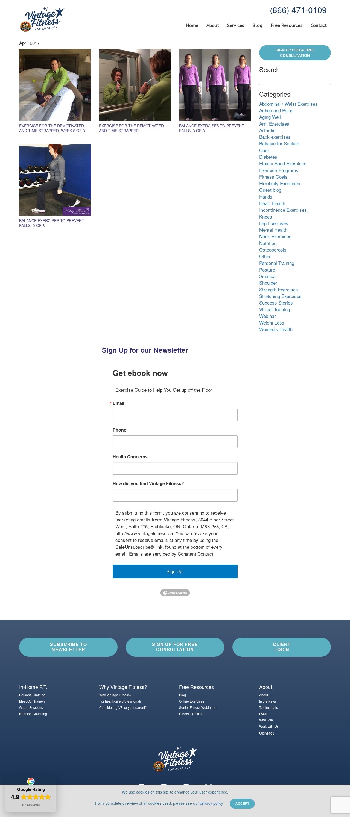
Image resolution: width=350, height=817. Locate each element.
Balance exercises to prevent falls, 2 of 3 (51, 223)
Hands (265, 196)
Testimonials (268, 707)
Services (235, 25)
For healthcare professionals (120, 701)
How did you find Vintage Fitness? (148, 483)
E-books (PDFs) (191, 713)
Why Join (266, 720)
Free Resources (286, 25)
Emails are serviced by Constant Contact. (172, 553)
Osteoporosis (273, 249)
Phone (119, 430)
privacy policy (211, 803)
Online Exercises (191, 701)
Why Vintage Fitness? (115, 694)
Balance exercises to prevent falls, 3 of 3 (211, 128)
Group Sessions (31, 707)
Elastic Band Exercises (283, 163)
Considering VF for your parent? (123, 707)
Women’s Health (276, 329)
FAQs (263, 713)
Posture (267, 269)
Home (192, 25)
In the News (268, 701)
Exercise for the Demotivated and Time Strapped (131, 128)
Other (265, 256)
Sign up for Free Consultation (175, 647)
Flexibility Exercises (279, 183)
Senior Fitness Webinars (197, 707)
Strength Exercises (278, 289)
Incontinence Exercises (283, 209)
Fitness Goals (273, 176)
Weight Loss (271, 322)
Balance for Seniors (279, 143)
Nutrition (267, 243)
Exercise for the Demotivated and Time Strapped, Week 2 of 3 (52, 128)
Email (118, 403)
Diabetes (268, 156)
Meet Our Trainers (32, 701)
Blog (257, 25)
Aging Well (270, 116)
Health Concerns (130, 457)
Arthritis (267, 130)
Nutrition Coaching (33, 713)
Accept (242, 804)
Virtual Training (274, 309)
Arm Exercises (274, 123)
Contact (319, 25)
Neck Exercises (275, 236)
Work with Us (269, 726)
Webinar (267, 315)
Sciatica (267, 276)
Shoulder (268, 282)
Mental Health (273, 229)
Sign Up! (175, 571)
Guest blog (270, 189)
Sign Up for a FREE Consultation (295, 53)
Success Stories (276, 302)
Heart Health (272, 203)
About (212, 25)
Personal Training (276, 262)
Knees (265, 216)
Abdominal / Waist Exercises (288, 103)
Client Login (282, 647)
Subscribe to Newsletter (68, 647)
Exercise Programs (278, 170)
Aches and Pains (276, 110)
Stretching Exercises (280, 296)
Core (264, 150)
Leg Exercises (273, 223)
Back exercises (275, 136)
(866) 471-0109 (298, 10)
